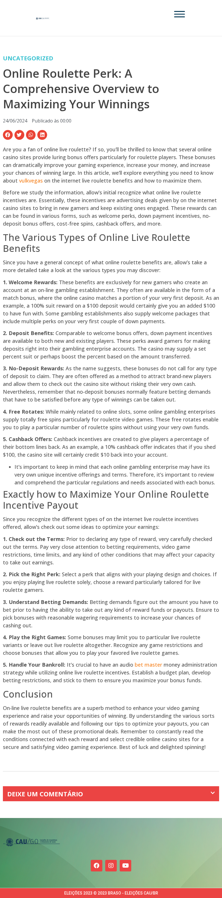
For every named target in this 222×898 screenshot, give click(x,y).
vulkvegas (31, 180)
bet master (148, 664)
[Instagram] (111, 865)
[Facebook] (96, 865)
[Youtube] (125, 865)
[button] (8, 135)
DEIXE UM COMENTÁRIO (45, 793)
